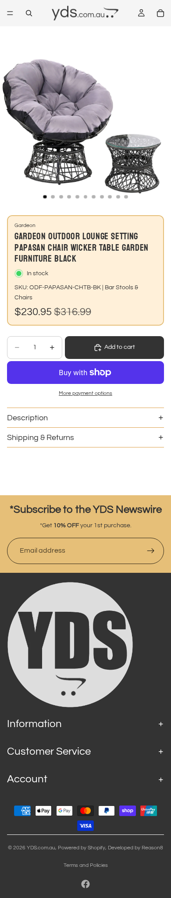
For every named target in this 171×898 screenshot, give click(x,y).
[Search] (29, 13)
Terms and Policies (86, 865)
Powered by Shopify (81, 848)
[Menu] (10, 13)
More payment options (85, 393)
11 (126, 197)
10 (118, 197)
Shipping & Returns (40, 437)
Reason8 (152, 848)
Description (27, 418)
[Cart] (160, 13)
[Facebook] (85, 884)
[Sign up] (151, 551)
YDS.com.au (41, 848)
